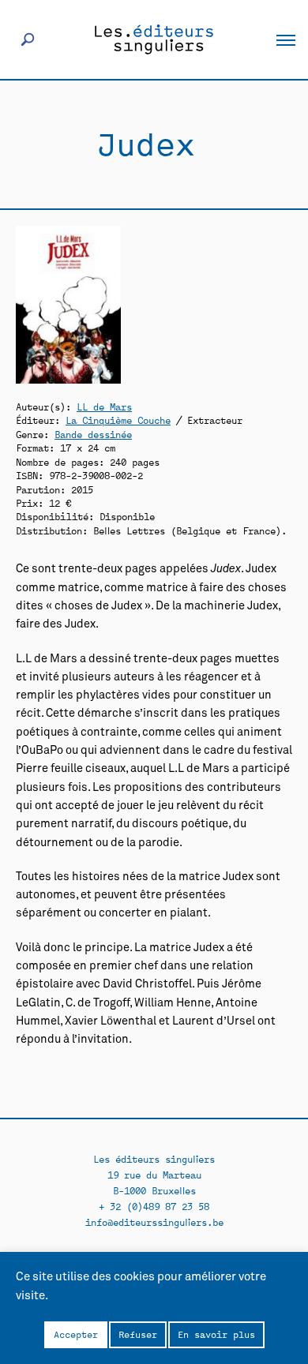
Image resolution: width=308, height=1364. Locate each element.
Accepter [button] (76, 1334)
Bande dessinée (93, 434)
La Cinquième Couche (118, 419)
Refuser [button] (137, 1334)
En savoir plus (216, 1334)
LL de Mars (104, 406)
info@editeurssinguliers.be (154, 1221)
